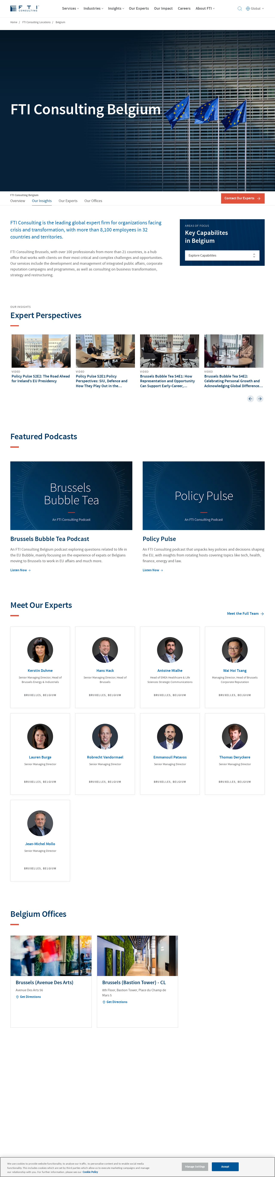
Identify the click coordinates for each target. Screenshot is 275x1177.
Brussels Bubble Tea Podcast (49, 539)
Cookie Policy (90, 1172)
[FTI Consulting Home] (24, 9)
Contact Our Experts (239, 198)
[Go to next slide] (260, 398)
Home (13, 22)
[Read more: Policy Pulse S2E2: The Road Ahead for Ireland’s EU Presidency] (41, 359)
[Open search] (239, 8)
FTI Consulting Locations (36, 22)
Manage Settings (195, 1166)
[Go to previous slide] (250, 398)
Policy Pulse (159, 539)
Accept (225, 1166)
